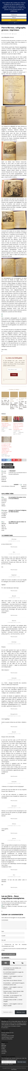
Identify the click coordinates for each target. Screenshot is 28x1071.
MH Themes (14, 1069)
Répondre (14, 547)
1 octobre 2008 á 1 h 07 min (14, 597)
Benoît (14, 596)
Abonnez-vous (21, 1012)
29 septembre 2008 (7, 33)
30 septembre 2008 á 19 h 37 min (14, 733)
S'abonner (14, 374)
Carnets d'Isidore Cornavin (7, 1037)
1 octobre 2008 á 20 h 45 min (14, 554)
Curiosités (3, 1050)
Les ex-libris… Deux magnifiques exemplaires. (13, 897)
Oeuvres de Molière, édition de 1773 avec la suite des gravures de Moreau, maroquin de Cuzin (18, 426)
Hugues (15, 33)
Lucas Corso (4, 1034)
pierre (14, 838)
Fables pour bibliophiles (6, 1039)
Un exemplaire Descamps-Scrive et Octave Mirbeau (17, 497)
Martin (14, 620)
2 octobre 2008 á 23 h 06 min (14, 541)
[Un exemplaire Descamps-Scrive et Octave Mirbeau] (4, 502)
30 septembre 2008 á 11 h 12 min (14, 807)
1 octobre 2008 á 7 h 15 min (14, 576)
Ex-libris (3, 1048)
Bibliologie (3, 1045)
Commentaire (4, 920)
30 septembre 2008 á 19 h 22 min (14, 783)
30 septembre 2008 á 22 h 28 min (14, 622)
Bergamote (14, 714)
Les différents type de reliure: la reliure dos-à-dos (17, 522)
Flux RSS (11, 1064)
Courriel (3, 935)
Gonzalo (14, 678)
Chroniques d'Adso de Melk (7, 1035)
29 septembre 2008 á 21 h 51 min (14, 840)
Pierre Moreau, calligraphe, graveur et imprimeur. (6, 425)
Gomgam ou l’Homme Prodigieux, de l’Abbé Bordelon (18, 511)
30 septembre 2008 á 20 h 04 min (14, 715)
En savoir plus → (5, 1027)
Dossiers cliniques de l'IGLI (7, 1032)
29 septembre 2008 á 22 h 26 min (14, 825)
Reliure (3, 1044)
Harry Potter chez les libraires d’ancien (12, 980)
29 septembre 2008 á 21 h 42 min (14, 876)
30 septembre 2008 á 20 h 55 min (14, 679)
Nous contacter (4, 1064)
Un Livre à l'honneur (8, 467)
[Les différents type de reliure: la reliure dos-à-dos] (4, 526)
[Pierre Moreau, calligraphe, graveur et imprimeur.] (6, 419)
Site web (3, 940)
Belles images (8, 464)
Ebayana (3, 1047)
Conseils (3, 1053)
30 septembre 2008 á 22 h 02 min (14, 643)
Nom (2, 931)
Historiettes (4, 1051)
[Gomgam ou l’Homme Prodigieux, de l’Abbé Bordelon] (4, 514)
